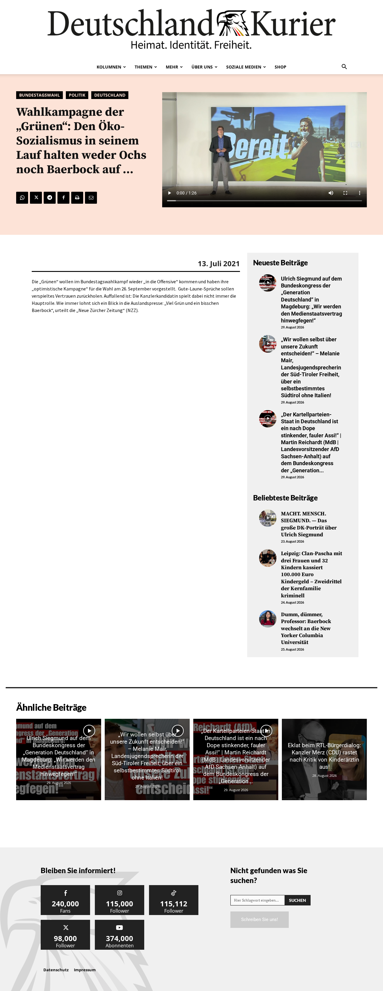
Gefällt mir (65, 887)
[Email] (91, 198)
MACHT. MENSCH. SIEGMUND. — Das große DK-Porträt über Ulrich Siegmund (309, 524)
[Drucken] (77, 198)
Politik (77, 95)
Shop (280, 67)
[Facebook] (63, 198)
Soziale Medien (243, 67)
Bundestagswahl (39, 95)
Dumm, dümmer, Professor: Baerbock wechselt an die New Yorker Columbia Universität (306, 628)
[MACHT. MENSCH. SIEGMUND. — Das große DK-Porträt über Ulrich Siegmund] (267, 518)
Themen (143, 67)
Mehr (172, 67)
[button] (344, 67)
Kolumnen (109, 67)
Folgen (119, 887)
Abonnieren (120, 922)
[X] (36, 198)
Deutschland (109, 95)
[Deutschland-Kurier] (191, 30)
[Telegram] (50, 198)
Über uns (202, 67)
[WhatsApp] (22, 198)
